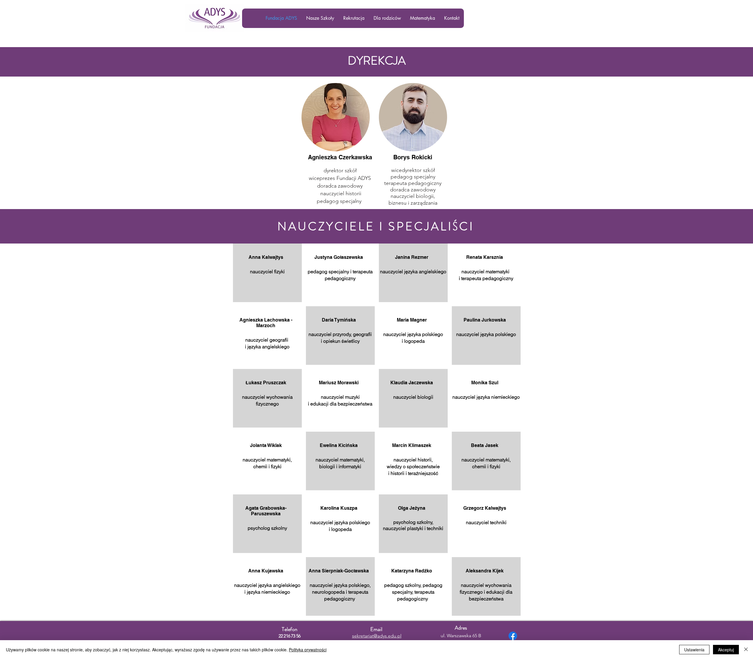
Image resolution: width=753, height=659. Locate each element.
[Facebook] (513, 636)
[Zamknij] (745, 649)
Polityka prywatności (307, 650)
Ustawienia (694, 650)
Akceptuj (726, 650)
